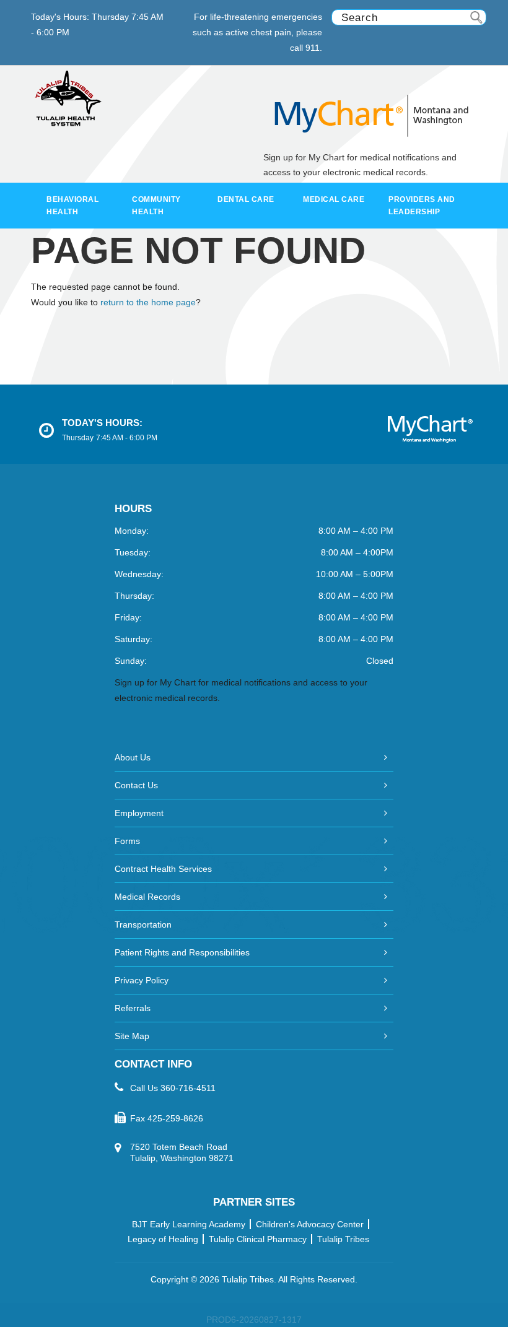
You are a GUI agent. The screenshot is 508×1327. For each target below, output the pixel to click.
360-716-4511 (188, 1088)
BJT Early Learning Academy (188, 1224)
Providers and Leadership (421, 205)
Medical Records (147, 897)
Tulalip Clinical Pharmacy (258, 1239)
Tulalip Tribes (343, 1239)
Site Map (132, 1036)
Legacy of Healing (163, 1239)
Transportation (143, 924)
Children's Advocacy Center (310, 1224)
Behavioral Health (72, 205)
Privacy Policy (142, 980)
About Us (133, 757)
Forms (127, 841)
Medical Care (333, 199)
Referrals (133, 1008)
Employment (139, 813)
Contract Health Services (163, 869)
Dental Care (245, 199)
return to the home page (148, 302)
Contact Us (136, 785)
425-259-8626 (175, 1118)
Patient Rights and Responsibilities (182, 952)
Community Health (156, 205)
